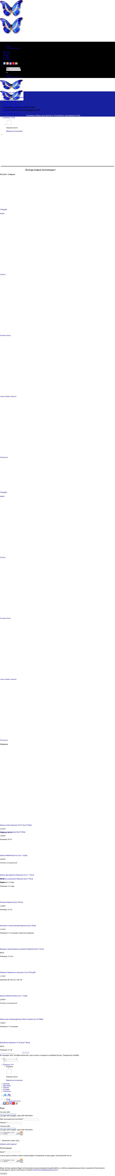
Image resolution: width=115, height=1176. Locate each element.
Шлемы (6, 111)
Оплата (6, 55)
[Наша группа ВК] (4, 64)
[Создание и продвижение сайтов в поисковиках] (25, 1053)
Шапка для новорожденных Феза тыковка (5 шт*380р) (21, 1019)
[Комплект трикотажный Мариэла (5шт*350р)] (6, 922)
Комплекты (7, 95)
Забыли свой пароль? (8, 1144)
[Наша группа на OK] (7, 64)
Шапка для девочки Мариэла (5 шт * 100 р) (17, 875)
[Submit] (7, 72)
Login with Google (8, 1115)
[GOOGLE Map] (16, 64)
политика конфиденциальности (45, 1170)
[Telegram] (5, 1096)
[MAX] (10, 64)
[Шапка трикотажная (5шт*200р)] (6, 828)
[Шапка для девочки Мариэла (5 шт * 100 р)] (29, 871)
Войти (17, 1140)
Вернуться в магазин (14, 131)
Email (2, 1152)
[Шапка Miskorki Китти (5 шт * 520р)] (6, 852)
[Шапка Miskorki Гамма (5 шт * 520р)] (6, 992)
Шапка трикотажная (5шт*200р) (12, 832)
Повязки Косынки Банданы (14, 97)
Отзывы (6, 57)
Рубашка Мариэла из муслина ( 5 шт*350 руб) (18, 972)
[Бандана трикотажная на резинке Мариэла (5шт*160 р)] (6, 945)
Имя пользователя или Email (12, 1119)
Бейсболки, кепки (10, 92)
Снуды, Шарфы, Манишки (13, 109)
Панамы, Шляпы (9, 99)
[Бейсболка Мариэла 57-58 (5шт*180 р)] (6, 1039)
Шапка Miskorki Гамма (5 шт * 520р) (13, 996)
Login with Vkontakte (25, 1115)
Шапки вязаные (9, 102)
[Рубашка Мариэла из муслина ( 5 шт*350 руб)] (6, 969)
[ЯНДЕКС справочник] (13, 64)
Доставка (7, 54)
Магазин (6, 52)
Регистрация (3, 1173)
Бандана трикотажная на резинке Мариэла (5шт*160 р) (22, 949)
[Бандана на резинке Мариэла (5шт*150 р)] (6, 875)
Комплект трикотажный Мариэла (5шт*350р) (18, 925)
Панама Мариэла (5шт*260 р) (11, 902)
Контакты (7, 59)
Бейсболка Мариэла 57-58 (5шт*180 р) (15, 1042)
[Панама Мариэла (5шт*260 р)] (6, 899)
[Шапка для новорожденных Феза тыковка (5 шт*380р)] (6, 1016)
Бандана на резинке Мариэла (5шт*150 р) (16, 879)
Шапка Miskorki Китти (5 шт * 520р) (13, 855)
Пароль (3, 1122)
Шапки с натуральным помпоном (16, 106)
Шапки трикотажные (11, 104)
